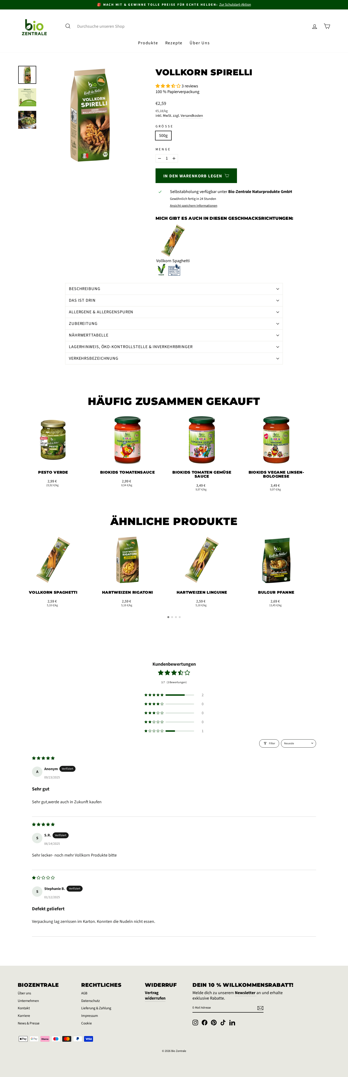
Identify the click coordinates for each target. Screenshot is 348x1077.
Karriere (24, 1015)
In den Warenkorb (53, 459)
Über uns (24, 993)
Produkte (148, 43)
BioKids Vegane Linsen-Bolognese (276, 474)
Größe (165, 126)
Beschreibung (84, 289)
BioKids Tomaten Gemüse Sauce (201, 474)
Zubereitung (83, 324)
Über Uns (200, 43)
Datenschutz (90, 1000)
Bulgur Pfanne (276, 592)
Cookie (86, 1023)
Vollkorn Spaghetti (53, 592)
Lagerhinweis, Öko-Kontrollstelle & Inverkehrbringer (131, 347)
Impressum (89, 1015)
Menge (163, 149)
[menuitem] (147, 43)
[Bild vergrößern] (90, 115)
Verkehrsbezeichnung (93, 358)
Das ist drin (82, 300)
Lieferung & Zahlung (96, 1008)
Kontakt (24, 1008)
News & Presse (29, 1023)
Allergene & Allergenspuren (101, 312)
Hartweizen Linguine (202, 592)
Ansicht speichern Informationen (193, 206)
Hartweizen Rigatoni (127, 592)
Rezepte (174, 43)
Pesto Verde (53, 472)
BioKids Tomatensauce (127, 472)
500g (163, 136)
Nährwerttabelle (88, 335)
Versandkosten (192, 115)
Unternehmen (28, 1000)
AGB (84, 993)
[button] (169, 86)
